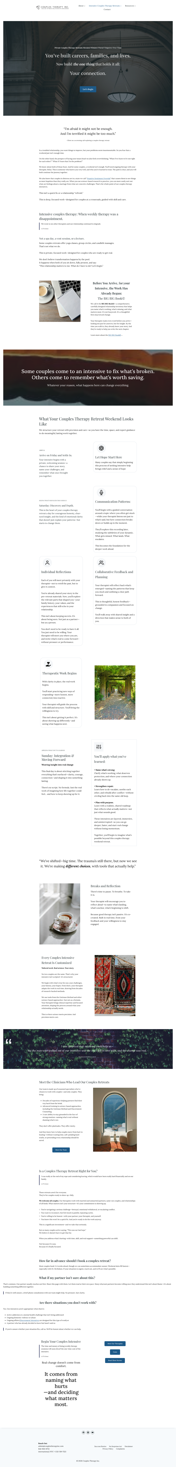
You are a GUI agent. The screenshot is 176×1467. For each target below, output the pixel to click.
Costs (115, 1352)
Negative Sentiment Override (98, 178)
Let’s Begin (88, 89)
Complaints (120, 1449)
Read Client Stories (115, 1360)
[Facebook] (83, 1432)
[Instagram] (88, 1432)
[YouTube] (92, 1432)
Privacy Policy (108, 1449)
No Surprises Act (115, 1446)
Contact (107, 9)
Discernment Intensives (29, 1320)
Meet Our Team (61, 1150)
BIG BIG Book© (114, 335)
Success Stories (100, 1446)
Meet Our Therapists (115, 1344)
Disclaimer (129, 1446)
